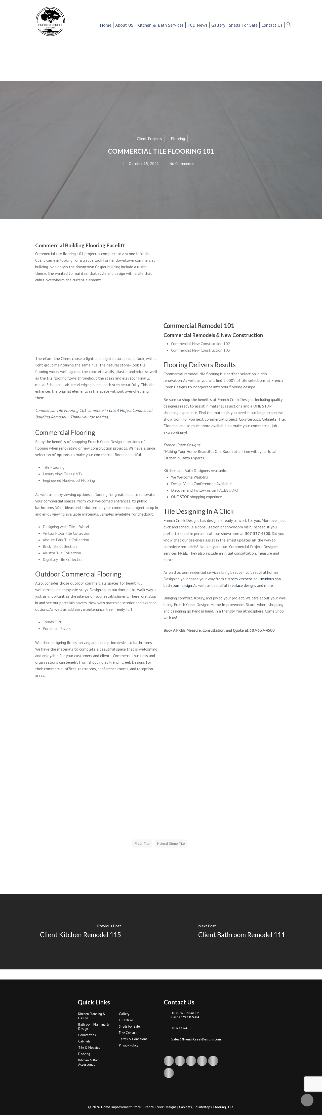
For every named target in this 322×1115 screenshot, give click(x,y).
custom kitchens (239, 578)
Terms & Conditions (133, 1039)
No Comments (181, 163)
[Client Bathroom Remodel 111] (241, 931)
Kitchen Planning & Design (91, 1016)
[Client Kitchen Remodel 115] (80, 931)
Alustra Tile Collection (62, 552)
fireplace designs (242, 585)
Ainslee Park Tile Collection (66, 539)
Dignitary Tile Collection (63, 559)
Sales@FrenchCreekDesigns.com (196, 1039)
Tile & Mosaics (89, 1047)
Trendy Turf (52, 621)
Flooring (178, 138)
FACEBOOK (227, 490)
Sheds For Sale (129, 1026)
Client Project (120, 410)
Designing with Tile (59, 526)
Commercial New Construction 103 (200, 350)
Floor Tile (142, 843)
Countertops (87, 1035)
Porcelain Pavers (57, 628)
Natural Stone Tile (171, 843)
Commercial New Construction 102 (200, 343)
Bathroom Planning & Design (93, 1026)
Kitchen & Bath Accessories (89, 1062)
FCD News (126, 1020)
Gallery (124, 1014)
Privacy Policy (128, 1045)
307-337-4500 (182, 1028)
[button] (292, 25)
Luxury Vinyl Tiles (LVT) (62, 473)
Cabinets (84, 1041)
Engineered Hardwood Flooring (69, 480)
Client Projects (149, 138)
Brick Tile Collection (60, 546)
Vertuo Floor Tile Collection (66, 533)
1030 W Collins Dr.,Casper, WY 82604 (185, 1015)
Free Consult (128, 1033)
